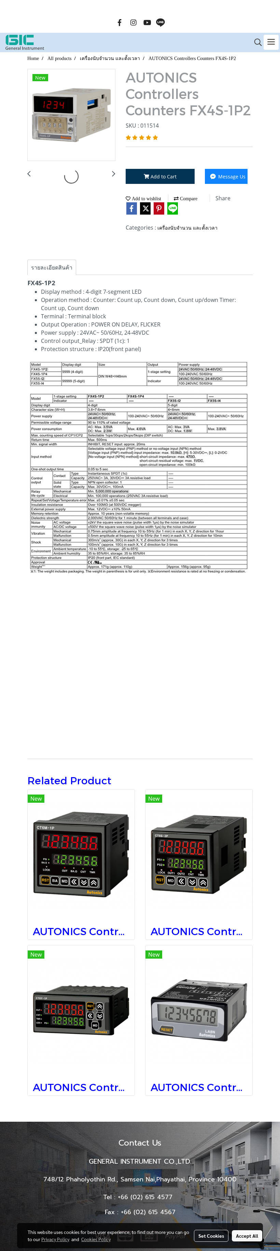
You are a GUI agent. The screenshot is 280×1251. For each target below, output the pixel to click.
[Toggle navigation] (271, 42)
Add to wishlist (145, 198)
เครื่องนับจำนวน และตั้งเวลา (187, 228)
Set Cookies (211, 1236)
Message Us (231, 176)
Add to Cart (163, 176)
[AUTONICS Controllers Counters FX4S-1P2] (71, 115)
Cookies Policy (96, 1239)
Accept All (247, 1236)
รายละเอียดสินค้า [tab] (51, 267)
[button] (256, 42)
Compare (188, 198)
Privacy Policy (55, 1239)
